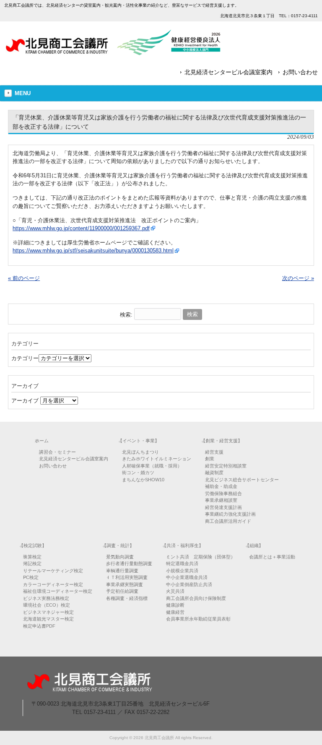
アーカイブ (25, 400)
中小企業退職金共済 (187, 577)
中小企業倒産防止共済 (189, 584)
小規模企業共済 (182, 570)
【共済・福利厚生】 (182, 545)
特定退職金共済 (182, 563)
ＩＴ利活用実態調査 (127, 577)
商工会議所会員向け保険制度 (196, 598)
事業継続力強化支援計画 (230, 514)
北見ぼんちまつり (140, 451)
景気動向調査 (120, 556)
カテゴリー (25, 358)
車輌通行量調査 (122, 570)
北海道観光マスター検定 (48, 618)
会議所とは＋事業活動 (272, 556)
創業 (209, 458)
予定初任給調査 (122, 591)
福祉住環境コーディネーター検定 (57, 591)
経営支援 (214, 451)
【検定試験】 (33, 545)
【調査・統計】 (118, 545)
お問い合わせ (300, 72)
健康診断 (175, 604)
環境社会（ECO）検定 (46, 604)
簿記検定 (32, 563)
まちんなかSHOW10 (143, 479)
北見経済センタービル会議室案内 (228, 72)
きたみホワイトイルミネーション (156, 458)
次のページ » (298, 278)
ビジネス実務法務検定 (46, 598)
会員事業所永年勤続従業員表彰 (198, 618)
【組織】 (254, 545)
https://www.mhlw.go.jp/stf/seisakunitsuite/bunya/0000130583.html (93, 250)
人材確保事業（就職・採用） (152, 465)
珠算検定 (32, 556)
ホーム (42, 440)
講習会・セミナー (57, 451)
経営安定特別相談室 (226, 465)
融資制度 (214, 472)
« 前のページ (24, 278)
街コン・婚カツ (138, 472)
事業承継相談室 (221, 500)
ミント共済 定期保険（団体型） (200, 556)
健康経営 (175, 612)
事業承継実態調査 (124, 584)
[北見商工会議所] (113, 52)
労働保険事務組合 (223, 493)
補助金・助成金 (221, 486)
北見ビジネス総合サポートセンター (242, 479)
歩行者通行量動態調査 (129, 563)
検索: (126, 314)
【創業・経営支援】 (221, 440)
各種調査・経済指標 (127, 598)
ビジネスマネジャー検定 (48, 612)
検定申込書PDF (39, 625)
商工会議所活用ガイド (228, 521)
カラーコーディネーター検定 (53, 584)
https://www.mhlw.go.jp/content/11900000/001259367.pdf (81, 228)
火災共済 (175, 591)
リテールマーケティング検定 (53, 570)
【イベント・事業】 (138, 440)
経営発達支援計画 (223, 507)
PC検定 (31, 577)
